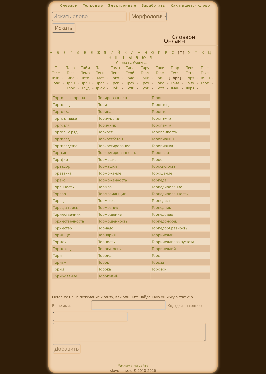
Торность (106, 241)
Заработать (153, 5)
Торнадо (105, 228)
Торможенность (112, 180)
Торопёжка (161, 125)
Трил (175, 82)
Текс (189, 67)
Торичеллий (109, 118)
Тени (100, 72)
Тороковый (108, 276)
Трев (100, 82)
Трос (71, 87)
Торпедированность (170, 193)
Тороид (104, 255)
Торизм (59, 262)
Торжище (61, 234)
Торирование (65, 276)
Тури (145, 87)
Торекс (59, 180)
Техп (205, 72)
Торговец (61, 104)
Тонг (145, 77)
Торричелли (162, 234)
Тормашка (107, 159)
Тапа (130, 67)
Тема (85, 72)
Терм (145, 72)
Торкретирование (114, 145)
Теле (205, 67)
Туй (115, 87)
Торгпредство (65, 145)
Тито (85, 77)
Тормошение (110, 214)
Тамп (115, 67)
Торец (58, 200)
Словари (69, 5)
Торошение (162, 173)
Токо (115, 77)
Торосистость (163, 166)
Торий (58, 269)
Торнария (107, 234)
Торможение (109, 173)
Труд (86, 87)
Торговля (61, 125)
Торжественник (67, 214)
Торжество (62, 228)
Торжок (59, 241)
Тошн (205, 77)
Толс (130, 77)
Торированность (113, 97)
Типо (70, 77)
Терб (130, 72)
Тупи (130, 87)
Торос (157, 159)
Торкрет (105, 131)
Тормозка (106, 200)
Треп (115, 82)
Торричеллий (164, 248)
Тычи (174, 87)
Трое (205, 82)
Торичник (107, 125)
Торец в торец (65, 207)
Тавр (70, 67)
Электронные (122, 5)
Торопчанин (163, 138)
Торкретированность (117, 152)
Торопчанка (162, 145)
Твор (175, 67)
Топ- (159, 77)
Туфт (160, 87)
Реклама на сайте (133, 365)
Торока (104, 269)
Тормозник (108, 207)
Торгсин (60, 152)
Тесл (175, 72)
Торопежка (161, 118)
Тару (145, 67)
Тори (57, 255)
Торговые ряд (65, 131)
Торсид (158, 262)
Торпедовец (162, 214)
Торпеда (159, 180)
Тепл (115, 72)
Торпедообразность (169, 228)
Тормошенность (112, 221)
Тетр (190, 72)
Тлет (100, 77)
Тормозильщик (112, 193)
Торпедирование (167, 186)
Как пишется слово (190, 5)
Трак (56, 82)
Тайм (85, 67)
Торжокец (62, 248)
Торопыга (160, 152)
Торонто (159, 111)
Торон (157, 97)
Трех (130, 82)
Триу (190, 82)
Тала (100, 67)
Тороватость (109, 248)
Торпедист (161, 200)
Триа (160, 82)
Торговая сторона (69, 97)
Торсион (159, 269)
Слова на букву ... (131, 62)
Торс (156, 255)
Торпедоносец (164, 221)
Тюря (189, 87)
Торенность (63, 186)
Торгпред (61, 138)
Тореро (59, 193)
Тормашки (107, 166)
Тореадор (61, 166)
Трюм (100, 87)
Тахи (160, 67)
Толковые (93, 5)
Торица (104, 111)
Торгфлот (61, 159)
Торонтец (160, 104)
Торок (103, 262)
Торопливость (164, 131)
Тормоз (105, 186)
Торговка (61, 111)
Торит (103, 104)
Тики (55, 77)
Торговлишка (65, 118)
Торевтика (62, 173)
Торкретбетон (110, 138)
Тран (70, 82)
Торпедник (161, 207)
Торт (190, 77)
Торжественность (68, 221)
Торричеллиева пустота (173, 241)
